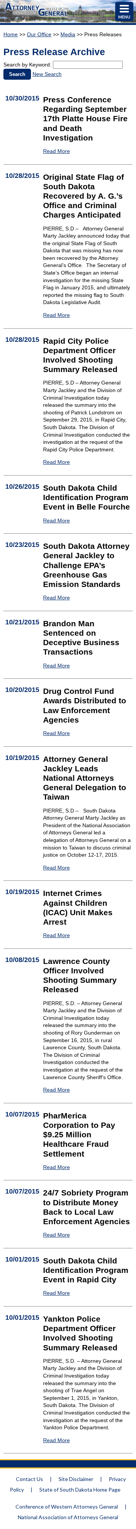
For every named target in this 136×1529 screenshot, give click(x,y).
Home (10, 34)
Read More (56, 151)
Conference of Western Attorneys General (66, 1506)
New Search (47, 74)
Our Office (39, 34)
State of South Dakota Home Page (80, 1489)
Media (67, 34)
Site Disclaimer (76, 1479)
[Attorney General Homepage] (37, 17)
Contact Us (29, 1479)
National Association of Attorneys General (68, 1517)
